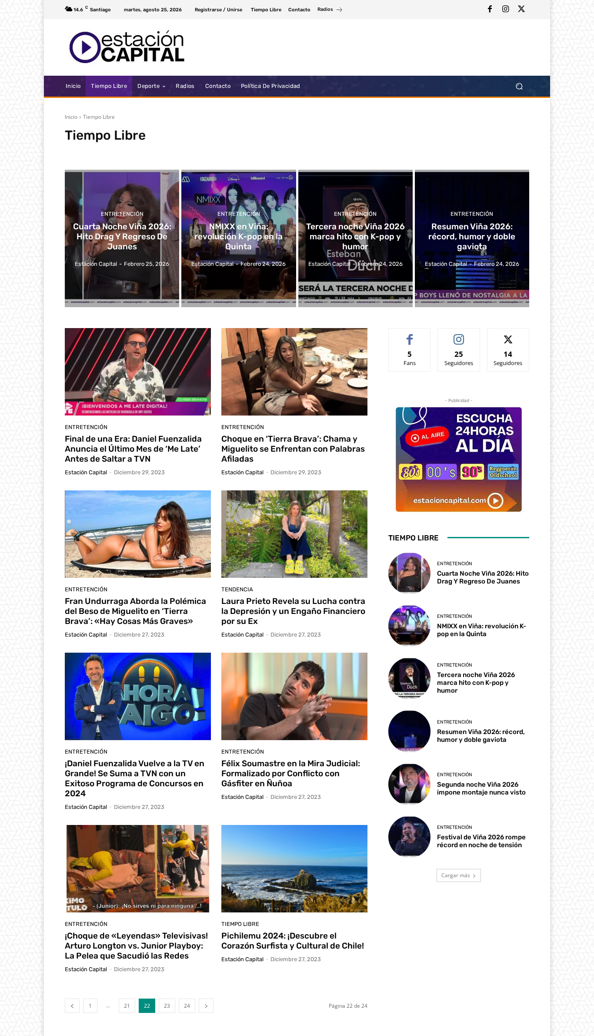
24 (187, 1005)
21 (127, 1005)
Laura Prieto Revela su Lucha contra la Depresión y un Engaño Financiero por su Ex (293, 611)
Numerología (325, 151)
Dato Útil (117, 151)
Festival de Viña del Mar (200, 151)
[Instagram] (506, 9)
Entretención (82, 151)
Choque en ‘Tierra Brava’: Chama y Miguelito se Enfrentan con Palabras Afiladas (293, 449)
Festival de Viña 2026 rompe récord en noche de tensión (481, 841)
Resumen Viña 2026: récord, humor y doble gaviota (481, 736)
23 (167, 1005)
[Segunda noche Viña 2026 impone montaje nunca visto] (409, 784)
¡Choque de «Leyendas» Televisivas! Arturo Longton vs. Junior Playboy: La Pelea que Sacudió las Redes (136, 946)
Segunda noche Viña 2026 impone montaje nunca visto (481, 788)
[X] (521, 9)
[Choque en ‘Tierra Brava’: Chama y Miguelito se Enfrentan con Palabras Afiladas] (294, 372)
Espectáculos (150, 151)
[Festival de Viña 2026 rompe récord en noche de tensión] (409, 837)
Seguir (459, 335)
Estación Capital (86, 472)
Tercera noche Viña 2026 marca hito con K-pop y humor (476, 682)
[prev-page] (72, 1006)
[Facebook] (490, 9)
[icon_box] (330, 10)
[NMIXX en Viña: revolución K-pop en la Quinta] (238, 238)
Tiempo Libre (240, 924)
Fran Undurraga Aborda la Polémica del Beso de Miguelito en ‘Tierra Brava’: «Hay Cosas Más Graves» (135, 611)
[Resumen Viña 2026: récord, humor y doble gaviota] (472, 238)
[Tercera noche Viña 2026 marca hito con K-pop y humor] (355, 238)
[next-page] (206, 1006)
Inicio (71, 117)
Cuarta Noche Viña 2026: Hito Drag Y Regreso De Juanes (483, 577)
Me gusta (410, 335)
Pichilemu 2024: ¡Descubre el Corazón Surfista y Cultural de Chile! (292, 941)
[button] (519, 86)
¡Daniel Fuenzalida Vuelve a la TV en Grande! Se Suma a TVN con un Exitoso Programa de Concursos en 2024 (134, 778)
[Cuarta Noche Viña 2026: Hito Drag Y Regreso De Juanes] (122, 238)
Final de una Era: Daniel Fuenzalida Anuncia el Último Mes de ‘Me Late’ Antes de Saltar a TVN (133, 449)
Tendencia (237, 589)
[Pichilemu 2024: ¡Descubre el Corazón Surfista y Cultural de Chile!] (294, 869)
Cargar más (455, 875)
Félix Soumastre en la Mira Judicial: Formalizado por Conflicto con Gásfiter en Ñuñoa (290, 773)
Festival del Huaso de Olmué (269, 151)
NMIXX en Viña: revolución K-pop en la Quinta (481, 630)
